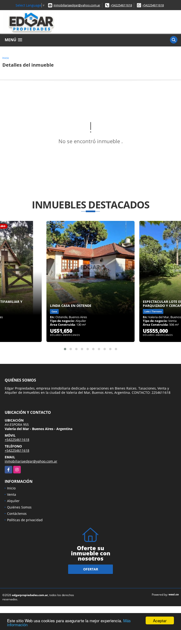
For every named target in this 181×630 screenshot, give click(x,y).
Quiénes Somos (19, 507)
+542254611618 (121, 5)
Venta (11, 494)
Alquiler (13, 501)
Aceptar (160, 620)
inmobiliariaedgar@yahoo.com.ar (76, 5)
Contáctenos (17, 513)
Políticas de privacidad (25, 520)
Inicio (5, 58)
